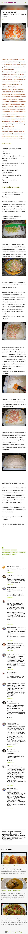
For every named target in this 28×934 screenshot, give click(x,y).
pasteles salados (6, 552)
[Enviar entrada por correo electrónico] (3, 548)
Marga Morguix (11, 587)
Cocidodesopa (11, 701)
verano (14, 554)
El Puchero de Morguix (10, 2)
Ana (8, 601)
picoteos (15, 552)
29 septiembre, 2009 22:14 (13, 751)
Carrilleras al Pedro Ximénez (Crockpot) (11, 890)
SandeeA (9, 575)
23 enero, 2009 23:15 (11, 674)
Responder (10, 572)
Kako (8, 765)
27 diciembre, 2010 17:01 (12, 789)
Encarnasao (10, 643)
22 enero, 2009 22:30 (20, 627)
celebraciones (5, 550)
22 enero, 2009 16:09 (20, 587)
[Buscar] (26, 2)
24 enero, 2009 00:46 (20, 683)
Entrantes (13, 550)
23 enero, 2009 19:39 (20, 654)
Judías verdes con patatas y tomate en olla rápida (13, 916)
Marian (9, 566)
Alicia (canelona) (12, 672)
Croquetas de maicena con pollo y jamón (11, 865)
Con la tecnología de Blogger (15, 932)
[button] (3, 19)
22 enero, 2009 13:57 (17, 575)
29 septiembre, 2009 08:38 (13, 724)
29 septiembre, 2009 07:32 (13, 703)
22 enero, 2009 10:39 (15, 566)
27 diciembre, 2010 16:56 (15, 765)
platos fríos (22, 552)
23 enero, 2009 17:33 (18, 643)
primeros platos (6, 554)
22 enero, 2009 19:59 (14, 600)
